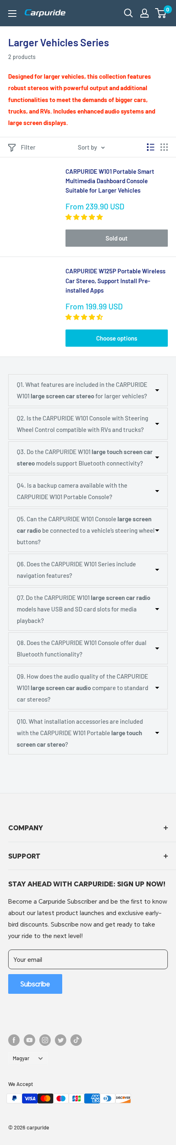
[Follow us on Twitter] (60, 1040)
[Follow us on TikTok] (76, 1040)
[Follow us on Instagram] (45, 1040)
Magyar (21, 1058)
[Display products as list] (150, 147)
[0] (161, 13)
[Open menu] (12, 13)
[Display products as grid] (164, 147)
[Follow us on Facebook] (14, 1040)
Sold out (117, 238)
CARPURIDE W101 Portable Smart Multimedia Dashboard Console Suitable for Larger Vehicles (109, 181)
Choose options (116, 338)
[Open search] (128, 13)
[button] (160, 13)
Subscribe (35, 983)
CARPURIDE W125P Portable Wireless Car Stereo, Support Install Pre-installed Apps (115, 280)
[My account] (144, 13)
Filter (28, 147)
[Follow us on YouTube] (29, 1040)
